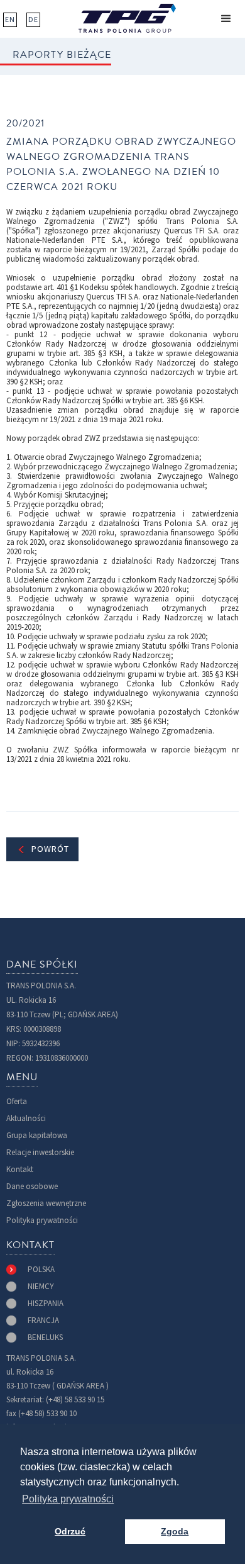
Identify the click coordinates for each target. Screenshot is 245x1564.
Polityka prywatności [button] (68, 1499)
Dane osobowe (32, 1186)
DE (33, 19)
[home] (127, 18)
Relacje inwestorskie (40, 1152)
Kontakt (19, 1169)
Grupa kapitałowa (36, 1135)
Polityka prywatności (42, 1220)
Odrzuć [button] (70, 1531)
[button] (226, 19)
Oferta (16, 1101)
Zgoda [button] (174, 1531)
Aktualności (26, 1118)
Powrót (50, 849)
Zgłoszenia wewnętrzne (46, 1203)
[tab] (30, 1269)
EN (10, 19)
